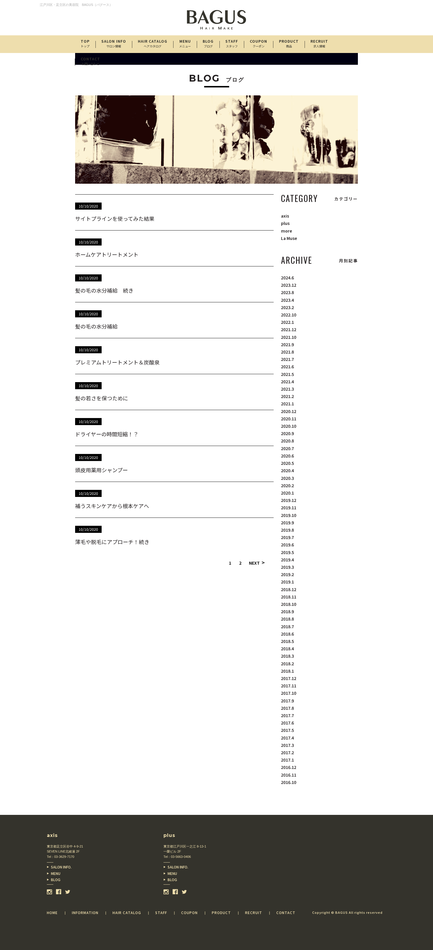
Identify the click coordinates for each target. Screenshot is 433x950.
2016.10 (288, 782)
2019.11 (288, 507)
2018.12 (288, 589)
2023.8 (287, 292)
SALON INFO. (61, 866)
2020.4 (287, 470)
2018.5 (287, 641)
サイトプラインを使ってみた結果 (114, 218)
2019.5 (287, 552)
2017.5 (287, 730)
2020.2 (287, 485)
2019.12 (288, 500)
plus (285, 223)
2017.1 (287, 760)
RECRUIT (319, 43)
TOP (85, 43)
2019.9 (287, 522)
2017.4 (287, 738)
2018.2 (287, 664)
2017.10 (288, 693)
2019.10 (288, 515)
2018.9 (287, 611)
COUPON (258, 43)
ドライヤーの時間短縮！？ (106, 434)
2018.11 (288, 597)
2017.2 (287, 752)
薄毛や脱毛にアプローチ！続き (112, 542)
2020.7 (287, 448)
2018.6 (287, 634)
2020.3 (287, 478)
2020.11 (288, 419)
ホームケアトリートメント (106, 254)
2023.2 (287, 307)
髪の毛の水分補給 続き (104, 290)
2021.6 (287, 366)
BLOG (55, 879)
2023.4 (287, 300)
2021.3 (287, 389)
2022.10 (288, 315)
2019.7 (287, 537)
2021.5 (287, 374)
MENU (55, 873)
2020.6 (287, 456)
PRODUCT (289, 43)
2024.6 (287, 278)
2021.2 (287, 396)
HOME (52, 912)
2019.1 (287, 582)
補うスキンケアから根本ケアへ (112, 506)
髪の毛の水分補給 (96, 326)
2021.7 (287, 359)
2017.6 (287, 723)
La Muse (289, 238)
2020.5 (287, 463)
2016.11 (288, 775)
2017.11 (288, 686)
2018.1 (287, 671)
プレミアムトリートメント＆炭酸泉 (117, 362)
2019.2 (287, 574)
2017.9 (287, 701)
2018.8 (287, 619)
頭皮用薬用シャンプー (101, 470)
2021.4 (287, 381)
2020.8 (287, 441)
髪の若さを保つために (101, 398)
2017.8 (287, 708)
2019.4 (287, 560)
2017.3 (287, 745)
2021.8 (287, 352)
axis (285, 216)
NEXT (257, 562)
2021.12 (288, 329)
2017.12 (288, 678)
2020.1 (287, 493)
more (286, 231)
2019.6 (287, 545)
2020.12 (288, 411)
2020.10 (288, 426)
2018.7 (287, 626)
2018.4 (287, 648)
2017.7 (287, 715)
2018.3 (287, 656)
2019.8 (287, 530)
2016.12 (288, 767)
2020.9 (287, 433)
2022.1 (287, 322)
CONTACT (90, 61)
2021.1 (287, 404)
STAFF (231, 43)
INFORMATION (85, 912)
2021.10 (288, 337)
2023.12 (288, 285)
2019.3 (287, 567)
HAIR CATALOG (152, 43)
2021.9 (287, 344)
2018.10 (288, 604)
